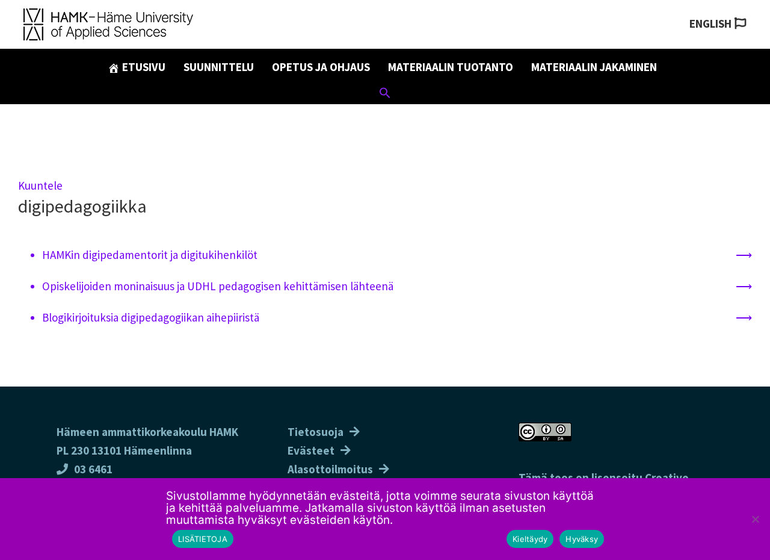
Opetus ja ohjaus (321, 67)
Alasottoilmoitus (330, 469)
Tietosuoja (315, 432)
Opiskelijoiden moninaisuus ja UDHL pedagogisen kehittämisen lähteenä (217, 286)
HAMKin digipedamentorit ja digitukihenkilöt (149, 254)
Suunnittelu (218, 67)
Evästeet (311, 450)
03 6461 (93, 469)
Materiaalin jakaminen (594, 67)
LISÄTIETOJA (202, 539)
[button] (385, 94)
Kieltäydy (530, 539)
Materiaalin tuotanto (450, 67)
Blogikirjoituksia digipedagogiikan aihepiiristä (150, 317)
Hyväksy (581, 539)
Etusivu (142, 67)
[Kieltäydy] (755, 519)
